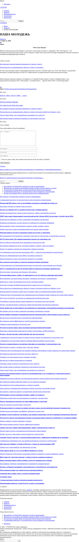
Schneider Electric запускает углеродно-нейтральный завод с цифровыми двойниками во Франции (34, 437)
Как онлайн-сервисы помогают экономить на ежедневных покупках (22, 367)
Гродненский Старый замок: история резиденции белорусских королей (27, 190)
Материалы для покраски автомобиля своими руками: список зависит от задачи (30, 188)
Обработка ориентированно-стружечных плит (15, 324)
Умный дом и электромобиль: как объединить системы (18, 447)
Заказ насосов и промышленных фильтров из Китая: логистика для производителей (27, 388)
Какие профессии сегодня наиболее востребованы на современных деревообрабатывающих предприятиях (37, 308)
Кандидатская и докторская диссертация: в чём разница (18, 272)
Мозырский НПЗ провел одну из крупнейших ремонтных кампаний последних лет (28, 203)
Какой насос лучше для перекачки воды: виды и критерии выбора (21, 282)
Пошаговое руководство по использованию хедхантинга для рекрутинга (24, 398)
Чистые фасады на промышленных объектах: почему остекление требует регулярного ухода (30, 288)
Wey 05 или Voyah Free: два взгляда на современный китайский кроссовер (24, 298)
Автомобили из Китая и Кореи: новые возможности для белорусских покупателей (27, 301)
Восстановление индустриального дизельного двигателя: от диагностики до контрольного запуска (32, 236)
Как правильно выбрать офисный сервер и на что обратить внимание (23, 382)
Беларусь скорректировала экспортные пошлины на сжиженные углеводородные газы (30, 344)
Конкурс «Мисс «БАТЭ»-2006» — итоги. (13, 95)
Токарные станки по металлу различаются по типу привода (19, 364)
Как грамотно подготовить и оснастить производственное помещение (24, 262)
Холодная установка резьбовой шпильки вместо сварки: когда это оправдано (25, 285)
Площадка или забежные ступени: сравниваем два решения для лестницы (24, 219)
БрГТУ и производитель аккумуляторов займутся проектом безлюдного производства (30, 269)
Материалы (7, 17)
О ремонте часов (6, 477)
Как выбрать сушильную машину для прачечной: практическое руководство (25, 391)
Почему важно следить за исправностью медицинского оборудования (23, 431)
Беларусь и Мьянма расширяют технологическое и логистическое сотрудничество (28, 467)
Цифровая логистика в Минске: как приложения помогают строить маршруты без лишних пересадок (33, 378)
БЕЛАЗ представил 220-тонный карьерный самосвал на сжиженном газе (25, 239)
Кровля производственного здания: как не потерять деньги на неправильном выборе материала (31, 291)
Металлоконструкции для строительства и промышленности (21, 470)
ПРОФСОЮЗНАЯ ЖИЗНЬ (9, 102)
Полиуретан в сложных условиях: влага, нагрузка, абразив (19, 347)
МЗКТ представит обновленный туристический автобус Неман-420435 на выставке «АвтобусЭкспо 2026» (37, 216)
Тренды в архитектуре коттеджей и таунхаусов (15, 405)
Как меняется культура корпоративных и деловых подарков (19, 385)
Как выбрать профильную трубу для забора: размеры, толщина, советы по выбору (27, 246)
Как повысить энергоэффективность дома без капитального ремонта (22, 321)
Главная (6, 10)
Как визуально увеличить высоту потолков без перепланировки (21, 318)
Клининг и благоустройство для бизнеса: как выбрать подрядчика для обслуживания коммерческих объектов (38, 414)
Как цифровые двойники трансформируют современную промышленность (25, 464)
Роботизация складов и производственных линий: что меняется (22, 395)
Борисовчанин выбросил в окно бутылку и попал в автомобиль (22, 483)
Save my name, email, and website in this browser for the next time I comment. (26, 159)
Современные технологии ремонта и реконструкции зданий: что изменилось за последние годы (31, 337)
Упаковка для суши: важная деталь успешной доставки (18, 357)
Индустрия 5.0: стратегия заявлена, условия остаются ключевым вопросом (26, 457)
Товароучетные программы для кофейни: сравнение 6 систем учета (22, 411)
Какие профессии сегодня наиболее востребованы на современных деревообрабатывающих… (31, 169)
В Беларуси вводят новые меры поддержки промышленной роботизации (25, 327)
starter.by (29, 490)
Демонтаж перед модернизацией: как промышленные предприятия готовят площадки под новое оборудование (36, 295)
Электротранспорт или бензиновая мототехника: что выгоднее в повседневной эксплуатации (31, 265)
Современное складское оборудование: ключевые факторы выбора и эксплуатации (27, 341)
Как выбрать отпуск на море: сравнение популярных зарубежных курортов (25, 311)
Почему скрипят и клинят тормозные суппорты (15, 421)
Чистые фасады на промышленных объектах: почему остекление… (22, 67)
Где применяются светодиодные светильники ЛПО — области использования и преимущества (31, 252)
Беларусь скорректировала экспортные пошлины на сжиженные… (22, 178)
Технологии (8, 16)
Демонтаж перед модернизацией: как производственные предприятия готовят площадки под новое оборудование (37, 350)
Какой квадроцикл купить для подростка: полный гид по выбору (21, 259)
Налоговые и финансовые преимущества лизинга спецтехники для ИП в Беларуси (27, 331)
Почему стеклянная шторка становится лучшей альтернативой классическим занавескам (29, 305)
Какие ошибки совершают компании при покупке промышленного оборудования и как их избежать (35, 314)
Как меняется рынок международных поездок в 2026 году (19, 354)
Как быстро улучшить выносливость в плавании (16, 360)
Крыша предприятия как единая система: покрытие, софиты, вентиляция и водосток (28, 213)
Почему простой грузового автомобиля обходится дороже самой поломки (24, 229)
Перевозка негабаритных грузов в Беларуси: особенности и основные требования (27, 223)
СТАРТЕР (3, 7)
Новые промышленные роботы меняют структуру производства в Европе (26, 460)
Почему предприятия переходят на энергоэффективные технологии (23, 401)
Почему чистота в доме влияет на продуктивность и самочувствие (22, 434)
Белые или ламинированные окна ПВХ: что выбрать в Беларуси (21, 255)
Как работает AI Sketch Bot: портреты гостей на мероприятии (24, 186)
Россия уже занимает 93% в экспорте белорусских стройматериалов (26, 193)
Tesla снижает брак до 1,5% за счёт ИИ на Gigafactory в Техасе (21, 450)
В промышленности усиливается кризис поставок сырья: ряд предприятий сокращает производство (35, 408)
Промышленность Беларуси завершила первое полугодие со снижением (25, 232)
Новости (7, 12)
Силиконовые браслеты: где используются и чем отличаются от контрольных (29, 191)
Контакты (7, 4)
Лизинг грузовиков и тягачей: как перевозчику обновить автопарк (22, 249)
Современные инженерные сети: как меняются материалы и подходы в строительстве (28, 441)
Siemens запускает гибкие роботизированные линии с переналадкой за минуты (27, 427)
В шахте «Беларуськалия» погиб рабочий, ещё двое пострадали (22, 334)
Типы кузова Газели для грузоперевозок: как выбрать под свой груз (22, 370)
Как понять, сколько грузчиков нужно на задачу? (16, 206)
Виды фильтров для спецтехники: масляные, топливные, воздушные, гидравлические (28, 278)
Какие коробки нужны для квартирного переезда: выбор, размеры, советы (24, 226)
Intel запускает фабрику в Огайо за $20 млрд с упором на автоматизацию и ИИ (27, 444)
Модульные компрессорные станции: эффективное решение (20, 424)
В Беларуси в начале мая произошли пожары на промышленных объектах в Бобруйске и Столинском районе (38, 418)
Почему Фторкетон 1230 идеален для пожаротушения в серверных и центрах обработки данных (32, 454)
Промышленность (10, 14)
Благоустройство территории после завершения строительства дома (22, 242)
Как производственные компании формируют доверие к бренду (21, 64)
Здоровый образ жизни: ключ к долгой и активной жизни (20, 473)
